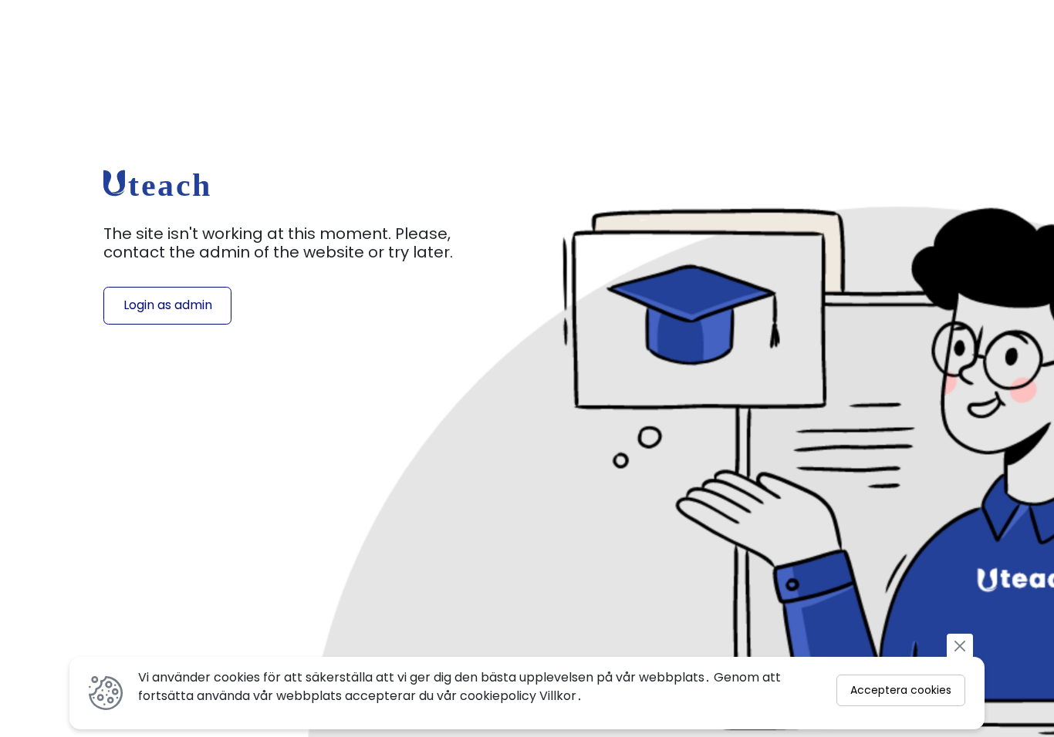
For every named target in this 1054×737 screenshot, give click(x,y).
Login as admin (167, 305)
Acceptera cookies (900, 690)
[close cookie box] (960, 645)
